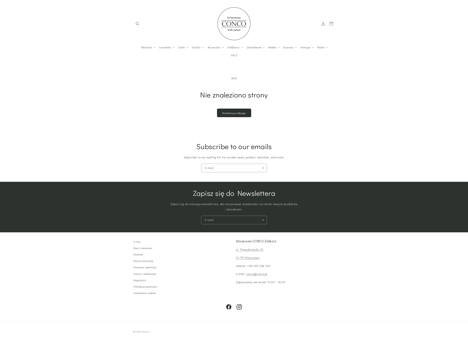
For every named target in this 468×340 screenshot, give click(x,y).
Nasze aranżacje (143, 261)
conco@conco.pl (256, 274)
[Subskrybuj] (263, 168)
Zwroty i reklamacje (144, 274)
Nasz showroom (142, 248)
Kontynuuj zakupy (234, 113)
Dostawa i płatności (145, 267)
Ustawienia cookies (144, 293)
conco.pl (145, 331)
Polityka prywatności (145, 286)
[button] (137, 24)
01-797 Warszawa (248, 258)
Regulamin (139, 280)
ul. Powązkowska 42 (249, 249)
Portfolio (138, 254)
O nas (137, 241)
